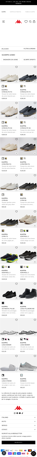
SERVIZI (4, 425)
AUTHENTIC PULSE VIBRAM (9, 310)
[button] (4, 453)
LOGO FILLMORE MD (27, 310)
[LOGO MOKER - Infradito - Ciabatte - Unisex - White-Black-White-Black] (3, 339)
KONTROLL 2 (27, 238)
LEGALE (4, 429)
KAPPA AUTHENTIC (15, 12)
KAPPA (4, 12)
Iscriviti (18, 442)
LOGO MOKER (9, 346)
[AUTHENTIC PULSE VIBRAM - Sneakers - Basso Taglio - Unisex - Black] (3, 303)
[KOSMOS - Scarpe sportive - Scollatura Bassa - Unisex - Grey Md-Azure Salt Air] (21, 375)
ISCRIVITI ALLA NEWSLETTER (12, 433)
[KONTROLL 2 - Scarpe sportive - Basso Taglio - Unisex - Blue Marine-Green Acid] (24, 231)
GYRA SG (27, 201)
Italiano (5, 417)
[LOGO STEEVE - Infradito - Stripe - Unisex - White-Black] (3, 375)
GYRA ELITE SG (9, 129)
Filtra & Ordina (29, 48)
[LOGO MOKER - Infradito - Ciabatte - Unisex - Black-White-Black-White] (9, 339)
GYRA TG (9, 238)
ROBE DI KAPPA (30, 12)
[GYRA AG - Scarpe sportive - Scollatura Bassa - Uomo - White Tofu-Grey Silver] (3, 194)
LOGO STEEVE (9, 382)
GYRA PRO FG (9, 165)
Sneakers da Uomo (10, 59)
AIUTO (4, 421)
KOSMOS (27, 382)
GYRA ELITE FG (9, 93)
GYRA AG (8, 201)
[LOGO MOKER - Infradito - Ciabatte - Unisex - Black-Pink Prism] (6, 339)
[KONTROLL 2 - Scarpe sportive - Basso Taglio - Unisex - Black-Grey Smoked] (27, 231)
